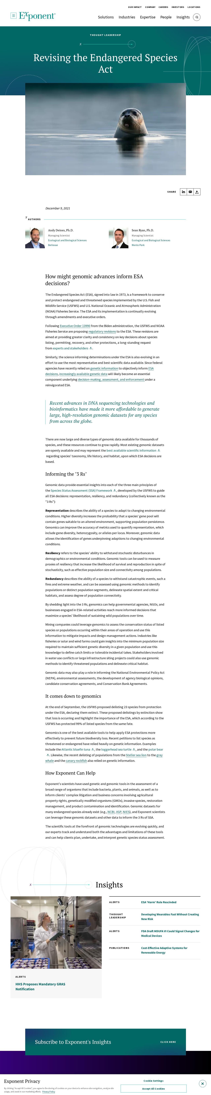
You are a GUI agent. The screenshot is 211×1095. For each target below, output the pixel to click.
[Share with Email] (190, 192)
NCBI (111, 812)
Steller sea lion (136, 755)
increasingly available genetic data (83, 374)
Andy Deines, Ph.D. (61, 230)
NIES (126, 812)
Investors (178, 7)
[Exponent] (37, 16)
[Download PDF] (197, 192)
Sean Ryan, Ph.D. (143, 230)
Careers (163, 7)
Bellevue (53, 245)
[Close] (202, 1083)
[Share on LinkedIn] (183, 192)
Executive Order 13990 (75, 326)
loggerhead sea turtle (116, 749)
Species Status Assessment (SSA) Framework (81, 490)
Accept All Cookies (153, 1088)
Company (150, 7)
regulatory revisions (102, 331)
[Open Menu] (13, 16)
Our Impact (135, 7)
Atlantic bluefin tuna (75, 749)
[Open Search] (196, 17)
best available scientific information (131, 450)
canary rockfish (76, 760)
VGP (118, 812)
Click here (168, 1041)
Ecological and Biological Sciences (67, 240)
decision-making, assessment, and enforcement (111, 379)
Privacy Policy (48, 1091)
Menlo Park (138, 245)
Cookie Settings (153, 1080)
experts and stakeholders (70, 348)
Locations (194, 7)
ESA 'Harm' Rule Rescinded (159, 902)
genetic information (104, 368)
